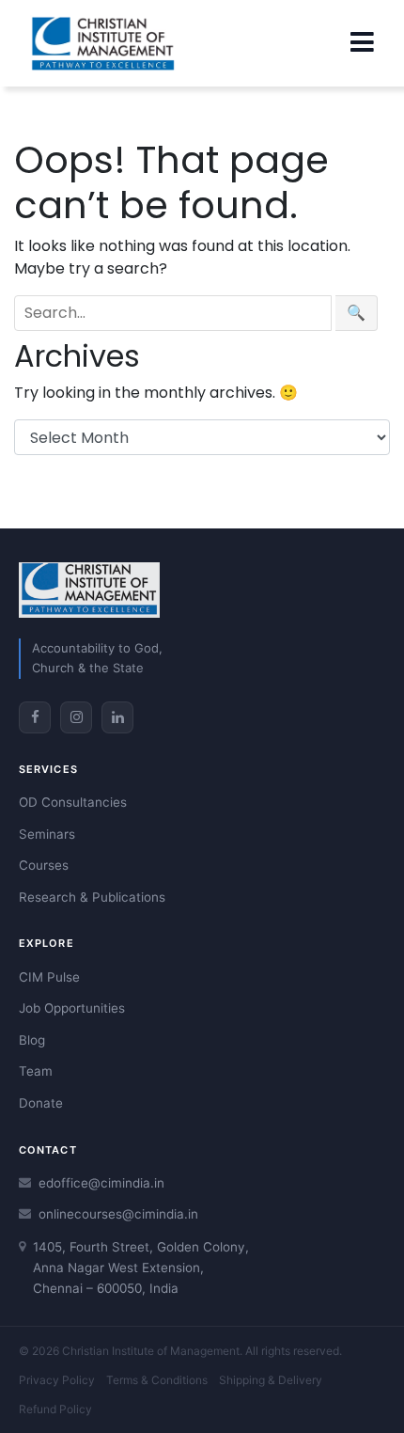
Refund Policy (55, 1409)
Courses (44, 865)
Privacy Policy (57, 1380)
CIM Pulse (49, 976)
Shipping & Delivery (270, 1380)
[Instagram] (76, 717)
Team (36, 1071)
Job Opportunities (72, 1008)
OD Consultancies (73, 802)
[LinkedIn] (117, 717)
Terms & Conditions (157, 1380)
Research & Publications (92, 897)
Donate (41, 1102)
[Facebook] (35, 717)
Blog (32, 1039)
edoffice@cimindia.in (101, 1182)
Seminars (47, 834)
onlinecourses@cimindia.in (118, 1213)
